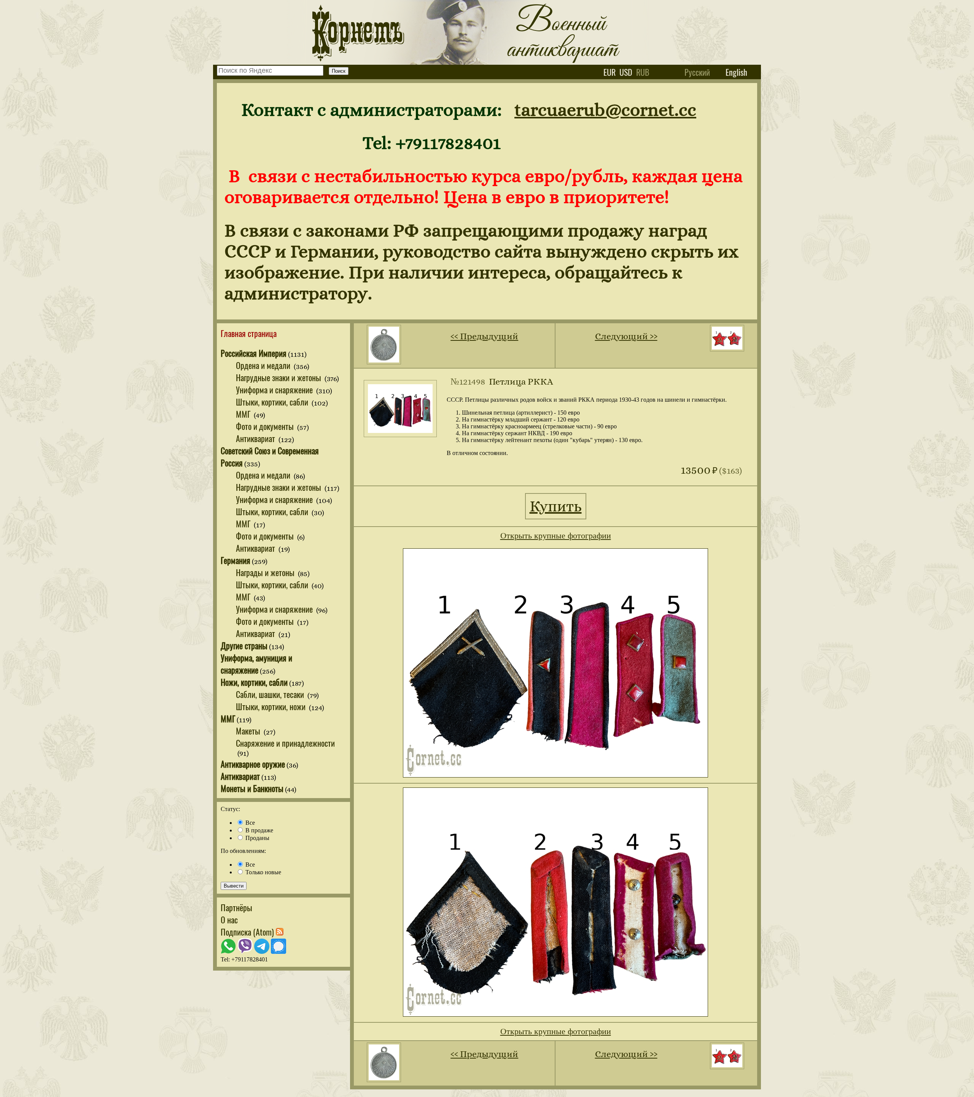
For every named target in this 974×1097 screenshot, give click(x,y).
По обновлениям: (243, 851)
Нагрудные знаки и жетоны (279, 377)
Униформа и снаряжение (275, 389)
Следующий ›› (626, 336)
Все (249, 822)
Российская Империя (253, 353)
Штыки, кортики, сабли (273, 402)
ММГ (244, 414)
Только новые (262, 872)
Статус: (230, 809)
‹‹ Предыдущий (484, 336)
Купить (556, 506)
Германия (235, 560)
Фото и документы (266, 426)
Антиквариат (256, 438)
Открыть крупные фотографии (555, 535)
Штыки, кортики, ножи (271, 706)
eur (609, 72)
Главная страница (249, 333)
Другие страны (244, 645)
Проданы (256, 838)
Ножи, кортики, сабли (254, 682)
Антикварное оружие (253, 764)
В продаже (258, 830)
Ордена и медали (264, 365)
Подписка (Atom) (248, 932)
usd (625, 72)
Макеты (249, 731)
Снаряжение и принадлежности (285, 743)
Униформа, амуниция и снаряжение (256, 663)
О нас (229, 919)
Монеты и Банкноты (252, 788)
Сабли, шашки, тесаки (271, 694)
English (736, 72)
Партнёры (236, 907)
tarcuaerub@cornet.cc (605, 109)
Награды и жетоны (266, 572)
